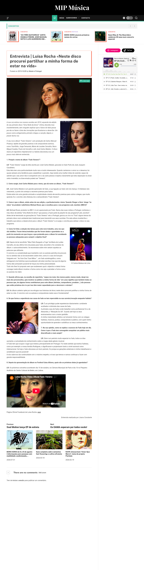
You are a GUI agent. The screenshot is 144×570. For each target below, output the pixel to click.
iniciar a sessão (18, 480)
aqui (39, 412)
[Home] (54, 18)
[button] (134, 26)
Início (61, 18)
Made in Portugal (35, 71)
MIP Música (72, 7)
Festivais (31, 31)
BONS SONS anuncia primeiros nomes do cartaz (32, 36)
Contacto (85, 18)
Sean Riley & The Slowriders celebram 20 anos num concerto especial (77, 37)
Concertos (24, 31)
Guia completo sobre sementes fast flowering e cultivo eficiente (49, 453)
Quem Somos (71, 18)
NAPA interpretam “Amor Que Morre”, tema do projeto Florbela (78, 454)
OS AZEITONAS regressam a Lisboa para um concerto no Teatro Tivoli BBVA (122, 37)
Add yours (42, 473)
